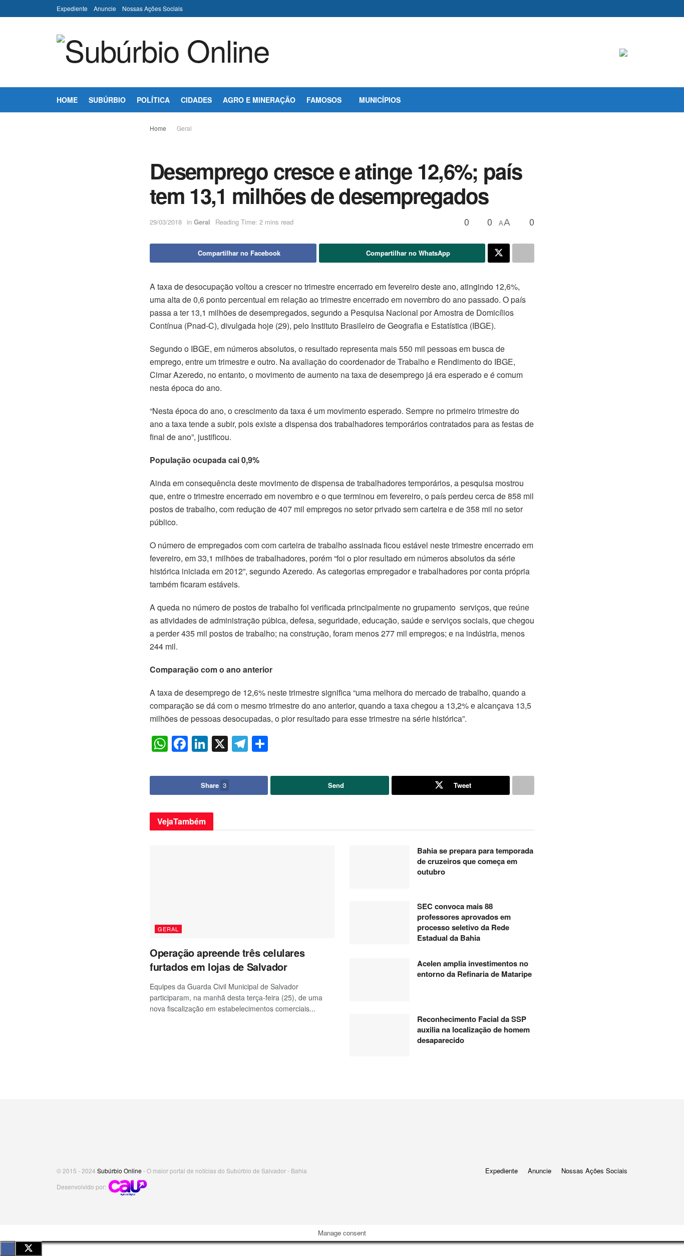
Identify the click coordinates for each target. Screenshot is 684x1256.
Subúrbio (107, 100)
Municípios (380, 100)
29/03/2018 (166, 222)
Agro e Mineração (259, 100)
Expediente (72, 8)
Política (153, 100)
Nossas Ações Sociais (152, 8)
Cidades (196, 100)
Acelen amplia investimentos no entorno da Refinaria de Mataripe (474, 968)
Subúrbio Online (119, 1170)
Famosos (323, 100)
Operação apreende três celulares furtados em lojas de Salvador (227, 959)
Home (67, 100)
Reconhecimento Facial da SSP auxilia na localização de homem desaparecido (473, 1029)
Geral (184, 128)
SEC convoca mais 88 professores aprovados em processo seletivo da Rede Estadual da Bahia (464, 922)
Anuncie (105, 8)
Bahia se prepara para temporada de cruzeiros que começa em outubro (475, 861)
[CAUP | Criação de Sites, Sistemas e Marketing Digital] (128, 1186)
